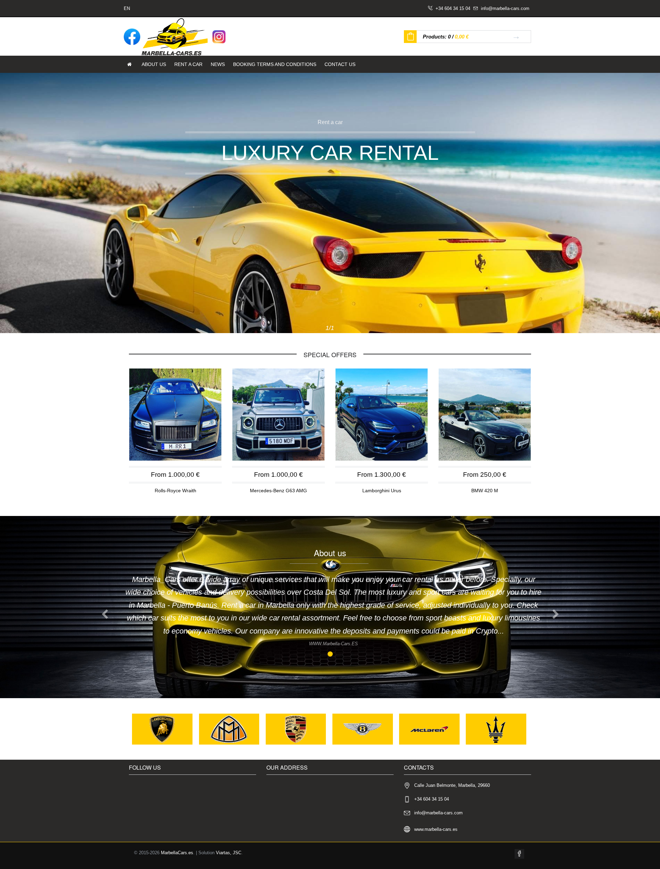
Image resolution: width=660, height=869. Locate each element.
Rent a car (188, 64)
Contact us (339, 64)
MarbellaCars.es (177, 852)
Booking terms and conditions (274, 64)
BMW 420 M (484, 490)
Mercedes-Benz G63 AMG (278, 490)
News (218, 64)
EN (127, 8)
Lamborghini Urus (381, 490)
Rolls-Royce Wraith (175, 490)
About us (154, 64)
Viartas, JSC (228, 852)
